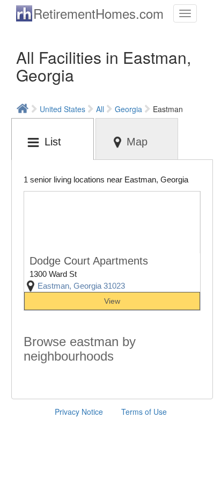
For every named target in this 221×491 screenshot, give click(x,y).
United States (62, 109)
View (112, 301)
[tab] (52, 139)
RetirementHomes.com (98, 13)
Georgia (128, 109)
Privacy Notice (79, 411)
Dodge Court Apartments (89, 261)
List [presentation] (53, 142)
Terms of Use (144, 411)
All (100, 109)
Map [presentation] (137, 142)
